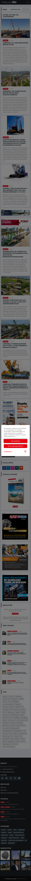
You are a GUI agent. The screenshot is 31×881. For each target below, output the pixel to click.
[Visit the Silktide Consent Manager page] (25, 451)
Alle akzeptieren (15, 441)
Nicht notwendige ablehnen (15, 446)
